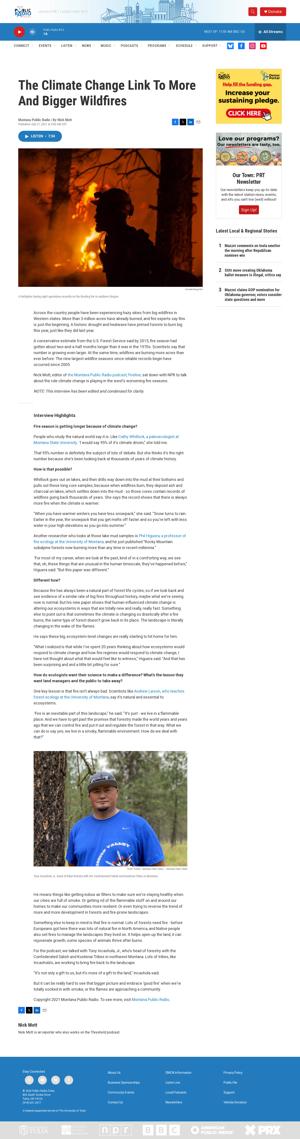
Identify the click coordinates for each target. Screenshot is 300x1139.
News (86, 45)
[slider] (39, 31)
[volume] (32, 32)
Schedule (184, 45)
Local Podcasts (176, 1092)
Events (45, 45)
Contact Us (115, 1102)
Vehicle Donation (235, 1102)
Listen (66, 45)
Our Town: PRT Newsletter (249, 178)
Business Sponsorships (124, 1082)
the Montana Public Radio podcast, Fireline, (104, 375)
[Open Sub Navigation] (32, 45)
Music (106, 45)
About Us (114, 1072)
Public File (230, 1082)
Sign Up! (249, 209)
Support (210, 45)
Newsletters (174, 1102)
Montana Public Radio (150, 999)
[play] (19, 32)
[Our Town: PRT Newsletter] (249, 149)
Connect (21, 45)
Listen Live (173, 1082)
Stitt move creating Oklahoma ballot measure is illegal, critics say (253, 272)
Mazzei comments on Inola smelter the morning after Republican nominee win (252, 250)
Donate (275, 11)
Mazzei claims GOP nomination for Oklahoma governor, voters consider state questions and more (253, 294)
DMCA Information (179, 1072)
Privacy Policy (233, 1072)
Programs (157, 45)
